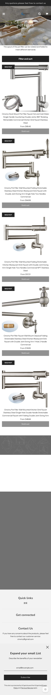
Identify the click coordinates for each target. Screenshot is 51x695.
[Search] (39, 14)
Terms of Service (27, 688)
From (25, 126)
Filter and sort (25, 59)
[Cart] (47, 14)
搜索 (25, 603)
